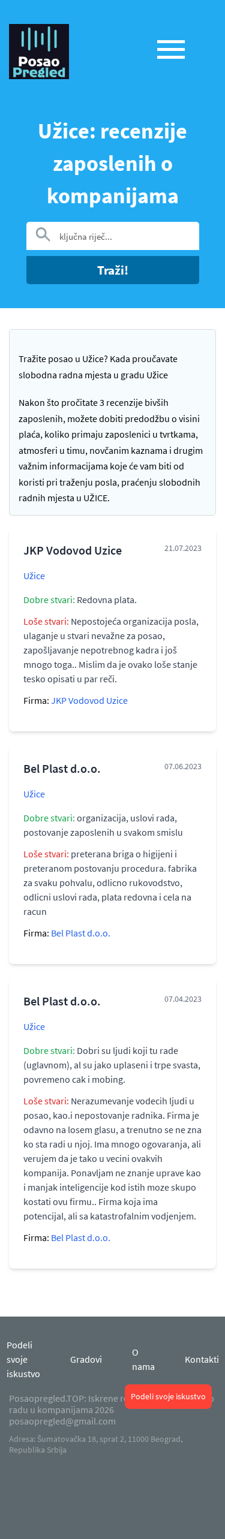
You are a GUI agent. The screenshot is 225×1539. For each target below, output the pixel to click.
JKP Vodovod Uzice (89, 700)
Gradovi (86, 1359)
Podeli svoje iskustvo (168, 1396)
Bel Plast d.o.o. (80, 933)
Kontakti (202, 1359)
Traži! (112, 270)
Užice (34, 576)
